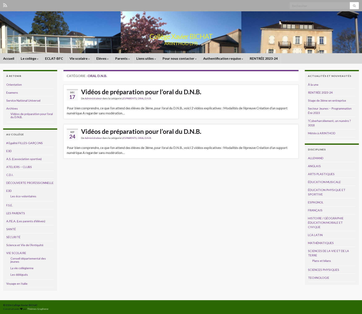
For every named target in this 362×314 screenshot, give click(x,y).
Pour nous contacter (179, 58)
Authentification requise (222, 58)
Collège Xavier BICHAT (181, 36)
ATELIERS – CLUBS (19, 167)
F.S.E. (9, 205)
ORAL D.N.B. (145, 98)
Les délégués (19, 274)
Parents (121, 58)
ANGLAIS (314, 166)
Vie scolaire (79, 58)
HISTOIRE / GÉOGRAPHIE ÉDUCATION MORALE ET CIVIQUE (326, 222)
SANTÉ (11, 229)
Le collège (29, 58)
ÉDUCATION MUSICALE (324, 182)
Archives (12, 108)
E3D (9, 151)
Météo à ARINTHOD (321, 133)
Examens (12, 92)
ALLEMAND (315, 158)
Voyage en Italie (16, 283)
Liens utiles (145, 58)
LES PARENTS (129, 98)
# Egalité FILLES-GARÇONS (24, 143)
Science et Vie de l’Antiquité (24, 245)
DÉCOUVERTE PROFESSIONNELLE (30, 183)
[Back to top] (352, 304)
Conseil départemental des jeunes (28, 260)
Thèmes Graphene (37, 308)
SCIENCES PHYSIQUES (323, 269)
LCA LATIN (315, 235)
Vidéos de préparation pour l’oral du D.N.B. (141, 92)
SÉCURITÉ (13, 237)
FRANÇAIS (315, 210)
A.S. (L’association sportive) (24, 159)
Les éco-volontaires (23, 196)
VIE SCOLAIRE (16, 253)
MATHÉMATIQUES (321, 243)
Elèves (101, 58)
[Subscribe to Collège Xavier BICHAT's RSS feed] (5, 4)
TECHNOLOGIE (318, 277)
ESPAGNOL (315, 202)
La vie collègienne (22, 268)
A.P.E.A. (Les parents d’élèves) (25, 221)
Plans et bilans (321, 260)
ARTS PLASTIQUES (321, 174)
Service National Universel (23, 100)
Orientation (14, 84)
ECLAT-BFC (54, 58)
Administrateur (93, 98)
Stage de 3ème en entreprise (327, 100)
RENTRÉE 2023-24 (264, 58)
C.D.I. (9, 175)
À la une (313, 84)
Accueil (8, 58)
